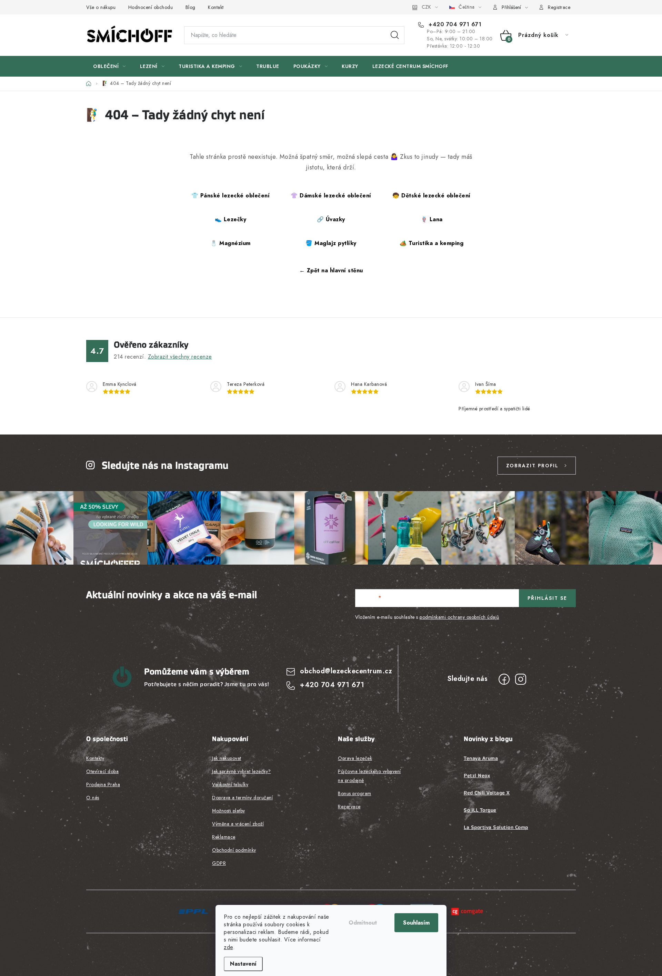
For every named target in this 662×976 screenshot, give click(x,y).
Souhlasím (416, 923)
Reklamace (223, 836)
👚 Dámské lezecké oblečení (331, 195)
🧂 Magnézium (230, 243)
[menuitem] (109, 66)
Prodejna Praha (103, 784)
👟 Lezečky (231, 219)
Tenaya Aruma (481, 758)
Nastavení (243, 964)
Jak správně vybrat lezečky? (241, 771)
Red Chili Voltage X (487, 793)
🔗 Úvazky (331, 219)
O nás (92, 797)
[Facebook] (504, 679)
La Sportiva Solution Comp (496, 827)
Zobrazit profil (532, 465)
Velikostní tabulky (230, 784)
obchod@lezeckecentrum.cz (346, 671)
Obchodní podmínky (234, 850)
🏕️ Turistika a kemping (432, 243)
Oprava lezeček (355, 758)
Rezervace (349, 806)
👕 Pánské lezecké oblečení (230, 195)
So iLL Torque (480, 810)
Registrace (559, 7)
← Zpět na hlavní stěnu (331, 270)
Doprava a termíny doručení (242, 797)
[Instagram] (520, 679)
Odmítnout (363, 923)
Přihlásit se (547, 598)
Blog (190, 7)
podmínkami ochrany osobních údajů (459, 617)
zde (228, 947)
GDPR (219, 863)
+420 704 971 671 (454, 24)
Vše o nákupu (101, 7)
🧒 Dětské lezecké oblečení (431, 195)
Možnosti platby (228, 810)
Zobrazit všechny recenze (180, 357)
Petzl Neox (477, 775)
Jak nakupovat (226, 758)
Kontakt (216, 7)
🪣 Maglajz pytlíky (331, 243)
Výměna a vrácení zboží (238, 823)
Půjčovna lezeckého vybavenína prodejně (369, 776)
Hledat (394, 35)
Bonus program (354, 793)
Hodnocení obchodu (150, 7)
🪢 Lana (432, 219)
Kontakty (95, 758)
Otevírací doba (102, 771)
